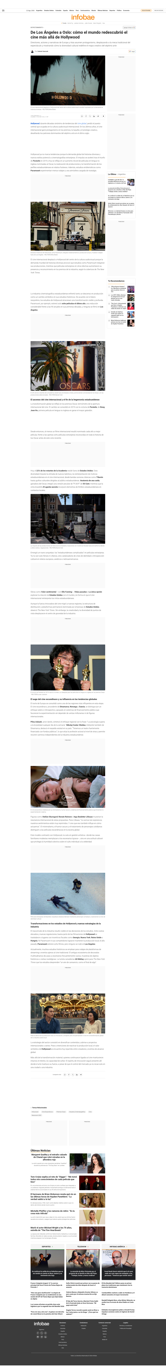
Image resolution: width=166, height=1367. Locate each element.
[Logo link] (83, 17)
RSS (63, 1348)
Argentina (39, 10)
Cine (90, 1112)
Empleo (84, 1328)
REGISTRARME (146, 10)
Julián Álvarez (88, 23)
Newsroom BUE (36, 1115)
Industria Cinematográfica (77, 1112)
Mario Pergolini (97, 23)
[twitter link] (41, 1333)
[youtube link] (37, 1336)
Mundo (93, 10)
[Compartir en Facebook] (86, 116)
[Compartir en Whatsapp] (82, 116)
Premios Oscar (61, 1112)
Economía (126, 10)
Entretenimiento (37, 27)
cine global (81, 123)
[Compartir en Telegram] (98, 116)
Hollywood (35, 1112)
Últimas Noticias (103, 10)
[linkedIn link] (45, 1336)
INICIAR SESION (158, 10)
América (62, 1325)
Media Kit (104, 1339)
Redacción (83, 1325)
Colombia (58, 10)
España (65, 10)
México (71, 10)
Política (119, 10)
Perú (77, 10)
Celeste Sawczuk (42, 51)
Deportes (112, 10)
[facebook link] (37, 1333)
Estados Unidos (49, 10)
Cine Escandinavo (47, 1112)
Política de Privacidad (125, 1328)
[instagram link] (45, 1333)
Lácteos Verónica (78, 23)
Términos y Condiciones (125, 1325)
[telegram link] (41, 1336)
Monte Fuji (70, 23)
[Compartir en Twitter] (90, 116)
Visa (103, 23)
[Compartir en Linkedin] (94, 116)
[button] (3, 10)
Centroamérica (85, 10)
